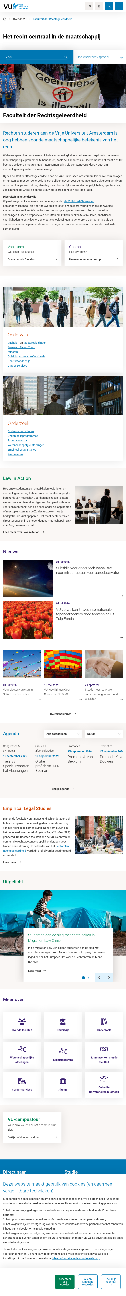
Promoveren (15, 454)
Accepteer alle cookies (65, 1281)
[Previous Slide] (99, 977)
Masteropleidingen (35, 342)
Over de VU (20, 19)
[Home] (4, 19)
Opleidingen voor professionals (26, 356)
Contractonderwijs (19, 361)
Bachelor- (13, 342)
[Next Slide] (108, 977)
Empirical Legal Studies (22, 449)
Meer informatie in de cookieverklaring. (76, 1258)
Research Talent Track (21, 347)
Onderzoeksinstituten (21, 431)
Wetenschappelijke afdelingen (26, 445)
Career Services (17, 365)
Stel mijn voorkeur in (111, 1281)
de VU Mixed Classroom (79, 201)
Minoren (13, 351)
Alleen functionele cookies (88, 1281)
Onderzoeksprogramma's (23, 435)
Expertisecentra (17, 440)
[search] (66, 57)
